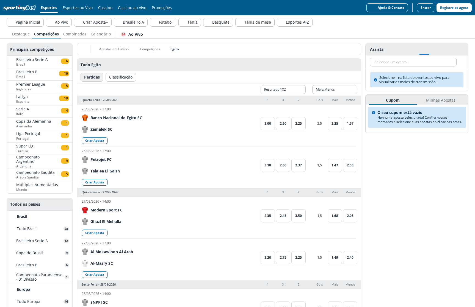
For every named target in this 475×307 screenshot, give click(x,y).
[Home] (20, 7)
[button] (219, 100)
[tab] (21, 33)
